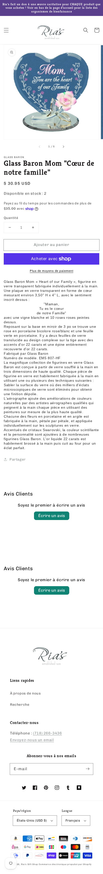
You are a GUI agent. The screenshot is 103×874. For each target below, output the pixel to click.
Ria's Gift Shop (29, 864)
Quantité (11, 218)
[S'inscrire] (87, 768)
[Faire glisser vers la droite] (63, 146)
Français (73, 820)
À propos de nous (25, 693)
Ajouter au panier (51, 244)
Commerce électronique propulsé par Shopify (65, 864)
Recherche (19, 704)
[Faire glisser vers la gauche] (39, 146)
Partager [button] (18, 459)
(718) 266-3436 (47, 733)
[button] (6, 30)
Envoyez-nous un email (32, 740)
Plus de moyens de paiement (51, 271)
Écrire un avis (51, 515)
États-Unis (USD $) (32, 820)
